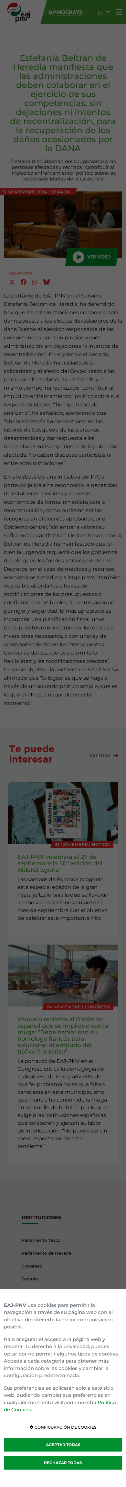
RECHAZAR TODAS (63, 1462)
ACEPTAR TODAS (63, 1444)
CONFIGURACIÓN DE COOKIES (65, 1427)
